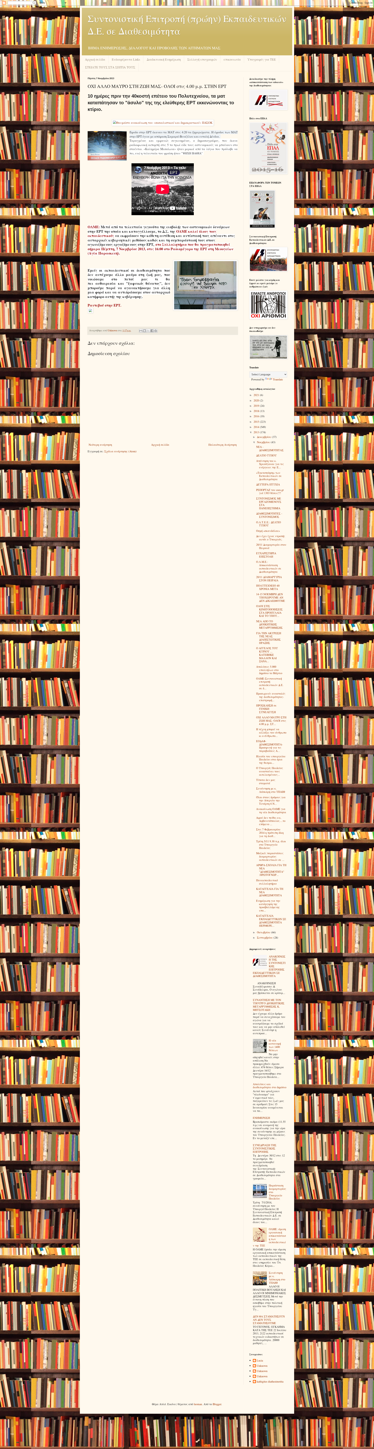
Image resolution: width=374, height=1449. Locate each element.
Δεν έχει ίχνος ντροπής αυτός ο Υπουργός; (270, 537)
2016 (257, 416)
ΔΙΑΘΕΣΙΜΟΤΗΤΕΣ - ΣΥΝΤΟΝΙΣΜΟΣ (269, 515)
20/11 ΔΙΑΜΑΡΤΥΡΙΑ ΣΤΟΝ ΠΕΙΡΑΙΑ (269, 578)
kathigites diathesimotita (270, 1381)
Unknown (262, 1366)
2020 (257, 400)
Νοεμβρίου (264, 442)
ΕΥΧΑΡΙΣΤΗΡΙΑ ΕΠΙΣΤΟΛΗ (266, 554)
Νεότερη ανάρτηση (100, 444)
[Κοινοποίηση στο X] (148, 331)
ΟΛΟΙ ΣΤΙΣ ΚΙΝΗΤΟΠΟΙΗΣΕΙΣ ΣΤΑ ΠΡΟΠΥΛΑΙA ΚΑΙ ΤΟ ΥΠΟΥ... (269, 611)
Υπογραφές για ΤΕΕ (261, 59)
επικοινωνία (232, 59)
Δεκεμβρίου (264, 437)
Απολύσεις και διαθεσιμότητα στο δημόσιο (269, 1085)
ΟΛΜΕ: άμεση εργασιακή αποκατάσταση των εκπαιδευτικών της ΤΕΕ (269, 1237)
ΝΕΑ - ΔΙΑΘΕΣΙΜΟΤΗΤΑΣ (270, 448)
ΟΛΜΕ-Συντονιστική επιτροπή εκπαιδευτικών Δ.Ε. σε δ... (269, 683)
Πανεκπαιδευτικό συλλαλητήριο (267, 881)
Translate (278, 379)
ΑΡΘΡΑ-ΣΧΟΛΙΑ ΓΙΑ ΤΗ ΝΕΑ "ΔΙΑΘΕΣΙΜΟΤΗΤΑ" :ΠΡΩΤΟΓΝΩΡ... (271, 870)
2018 (257, 411)
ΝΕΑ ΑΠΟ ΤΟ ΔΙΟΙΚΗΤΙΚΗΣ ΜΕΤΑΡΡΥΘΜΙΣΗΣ (269, 624)
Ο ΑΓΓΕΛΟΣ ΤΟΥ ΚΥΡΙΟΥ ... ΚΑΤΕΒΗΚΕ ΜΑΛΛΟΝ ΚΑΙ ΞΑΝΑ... (267, 654)
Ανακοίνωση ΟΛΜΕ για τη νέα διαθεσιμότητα (271, 810)
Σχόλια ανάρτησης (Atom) (120, 451)
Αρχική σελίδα (95, 59)
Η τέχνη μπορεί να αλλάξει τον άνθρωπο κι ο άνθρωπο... (271, 732)
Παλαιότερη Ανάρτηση (222, 444)
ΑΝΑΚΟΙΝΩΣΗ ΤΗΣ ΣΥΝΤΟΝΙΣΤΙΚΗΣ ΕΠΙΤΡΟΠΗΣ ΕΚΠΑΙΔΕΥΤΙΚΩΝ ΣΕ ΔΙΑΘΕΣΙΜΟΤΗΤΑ (269, 966)
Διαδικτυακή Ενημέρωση (164, 59)
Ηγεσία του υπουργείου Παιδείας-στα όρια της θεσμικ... (271, 759)
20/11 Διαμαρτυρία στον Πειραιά (271, 546)
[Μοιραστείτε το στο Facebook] (152, 331)
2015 (257, 421)
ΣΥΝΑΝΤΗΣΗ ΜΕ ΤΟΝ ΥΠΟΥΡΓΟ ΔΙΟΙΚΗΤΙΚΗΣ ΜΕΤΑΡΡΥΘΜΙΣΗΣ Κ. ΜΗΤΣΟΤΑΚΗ (268, 1004)
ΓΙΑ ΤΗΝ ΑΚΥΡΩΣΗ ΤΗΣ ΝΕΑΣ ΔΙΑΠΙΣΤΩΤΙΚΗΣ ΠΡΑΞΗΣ (268, 638)
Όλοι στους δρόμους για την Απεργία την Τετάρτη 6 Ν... (271, 800)
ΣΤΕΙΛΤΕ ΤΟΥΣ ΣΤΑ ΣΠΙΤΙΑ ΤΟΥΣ (110, 67)
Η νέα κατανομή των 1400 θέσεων (275, 1045)
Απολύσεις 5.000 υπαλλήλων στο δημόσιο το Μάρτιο (269, 670)
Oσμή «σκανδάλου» (268, 531)
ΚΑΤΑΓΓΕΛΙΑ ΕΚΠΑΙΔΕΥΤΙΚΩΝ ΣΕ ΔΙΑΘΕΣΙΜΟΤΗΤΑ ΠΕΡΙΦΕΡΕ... (271, 920)
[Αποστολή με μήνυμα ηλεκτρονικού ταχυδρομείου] (141, 331)
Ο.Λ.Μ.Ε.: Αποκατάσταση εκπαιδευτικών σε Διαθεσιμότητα (268, 566)
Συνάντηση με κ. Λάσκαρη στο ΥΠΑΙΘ (270, 790)
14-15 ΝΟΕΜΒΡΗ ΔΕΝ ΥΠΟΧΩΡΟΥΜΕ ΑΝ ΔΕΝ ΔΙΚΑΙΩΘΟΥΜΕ (270, 597)
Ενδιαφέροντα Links (126, 59)
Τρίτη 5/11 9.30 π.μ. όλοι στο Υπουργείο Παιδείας (271, 844)
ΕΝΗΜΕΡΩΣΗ (261, 1118)
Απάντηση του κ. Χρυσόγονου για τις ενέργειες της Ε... (270, 464)
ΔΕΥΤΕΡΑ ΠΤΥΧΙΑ (268, 484)
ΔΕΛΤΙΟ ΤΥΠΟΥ (266, 455)
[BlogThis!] (144, 331)
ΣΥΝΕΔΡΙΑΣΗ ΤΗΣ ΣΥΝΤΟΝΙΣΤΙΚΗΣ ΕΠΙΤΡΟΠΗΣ (264, 1148)
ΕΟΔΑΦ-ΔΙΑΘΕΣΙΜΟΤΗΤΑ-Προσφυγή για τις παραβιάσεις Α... (269, 746)
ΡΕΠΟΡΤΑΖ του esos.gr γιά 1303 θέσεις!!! (270, 491)
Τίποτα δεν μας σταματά (265, 781)
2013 (257, 432)
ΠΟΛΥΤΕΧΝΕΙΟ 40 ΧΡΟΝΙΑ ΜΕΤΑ (268, 587)
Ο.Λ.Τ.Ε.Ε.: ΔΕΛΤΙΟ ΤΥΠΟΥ (268, 523)
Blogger (217, 1404)
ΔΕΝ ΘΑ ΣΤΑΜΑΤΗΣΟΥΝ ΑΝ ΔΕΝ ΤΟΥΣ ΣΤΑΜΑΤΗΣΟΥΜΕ (269, 1320)
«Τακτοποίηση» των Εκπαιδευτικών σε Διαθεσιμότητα (269, 476)
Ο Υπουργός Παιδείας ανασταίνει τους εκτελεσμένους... (269, 771)
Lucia (260, 1360)
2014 (257, 427)
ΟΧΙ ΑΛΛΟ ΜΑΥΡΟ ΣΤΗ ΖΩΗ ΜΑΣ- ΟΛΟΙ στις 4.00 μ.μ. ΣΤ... (271, 720)
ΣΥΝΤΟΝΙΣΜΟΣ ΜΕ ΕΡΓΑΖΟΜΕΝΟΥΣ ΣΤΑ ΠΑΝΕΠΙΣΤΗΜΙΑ (268, 503)
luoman (198, 1404)
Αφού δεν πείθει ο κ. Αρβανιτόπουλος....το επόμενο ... (270, 821)
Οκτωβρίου (264, 932)
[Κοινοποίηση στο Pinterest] (156, 331)
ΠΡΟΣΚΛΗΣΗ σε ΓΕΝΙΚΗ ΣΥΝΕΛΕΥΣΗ (266, 709)
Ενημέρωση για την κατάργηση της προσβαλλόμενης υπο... (268, 905)
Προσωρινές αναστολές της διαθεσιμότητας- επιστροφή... (270, 697)
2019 (257, 406)
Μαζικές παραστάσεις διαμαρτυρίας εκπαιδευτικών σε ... (270, 856)
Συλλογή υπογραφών (202, 59)
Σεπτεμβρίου (265, 937)
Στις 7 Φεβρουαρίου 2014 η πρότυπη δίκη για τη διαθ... (270, 832)
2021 (257, 395)
